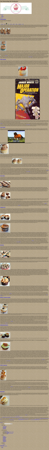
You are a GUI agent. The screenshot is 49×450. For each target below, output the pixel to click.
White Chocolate (3, 59)
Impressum (3, 16)
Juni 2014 (4, 436)
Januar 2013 (4, 439)
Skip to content (1, 14)
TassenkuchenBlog (2, 445)
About (7, 433)
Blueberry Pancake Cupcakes (5, 297)
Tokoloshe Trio (2, 207)
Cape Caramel (2, 127)
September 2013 (4, 437)
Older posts (1, 422)
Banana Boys (2, 391)
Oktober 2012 (4, 440)
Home (2, 15)
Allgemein (6, 55)
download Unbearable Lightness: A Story (35, 419)
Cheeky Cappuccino (3, 365)
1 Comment (19, 205)
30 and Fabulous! (3, 19)
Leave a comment (30, 56)
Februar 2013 (4, 438)
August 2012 (4, 441)
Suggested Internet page (21, 419)
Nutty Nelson (2, 175)
